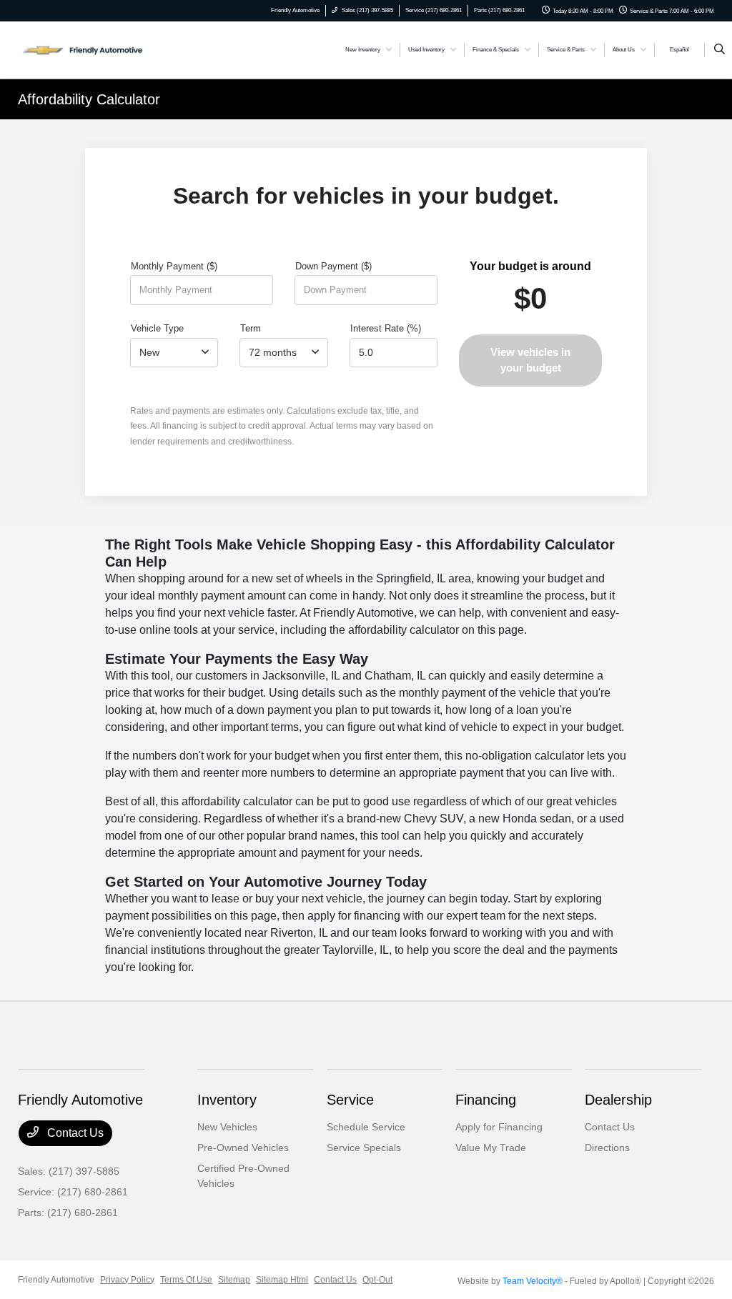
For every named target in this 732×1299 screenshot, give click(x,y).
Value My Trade (490, 1147)
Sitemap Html (282, 1280)
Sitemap (234, 1280)
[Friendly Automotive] (82, 49)
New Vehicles (227, 1127)
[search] (719, 50)
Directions (607, 1147)
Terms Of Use (186, 1280)
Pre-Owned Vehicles (243, 1147)
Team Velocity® (533, 1281)
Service (350, 1100)
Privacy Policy (127, 1280)
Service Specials (364, 1147)
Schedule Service (366, 1127)
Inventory (227, 1100)
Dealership (618, 1100)
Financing (485, 1100)
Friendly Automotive (56, 1280)
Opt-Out (377, 1280)
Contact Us (74, 1133)
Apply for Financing (499, 1127)
